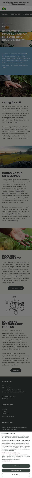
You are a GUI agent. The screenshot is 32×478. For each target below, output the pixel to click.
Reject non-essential (16, 470)
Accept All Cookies (16, 466)
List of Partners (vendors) (7, 461)
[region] (16, 454)
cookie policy (11, 450)
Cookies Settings (16, 474)
